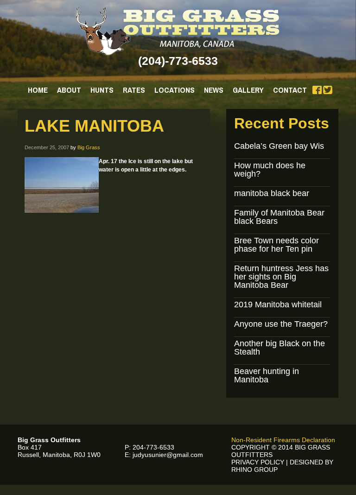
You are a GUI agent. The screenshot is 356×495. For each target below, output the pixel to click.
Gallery (248, 89)
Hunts (102, 89)
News (213, 89)
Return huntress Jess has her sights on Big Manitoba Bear (281, 277)
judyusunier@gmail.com (168, 454)
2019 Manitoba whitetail (278, 304)
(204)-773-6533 (178, 61)
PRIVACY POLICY (257, 462)
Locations (174, 89)
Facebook (317, 90)
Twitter (327, 90)
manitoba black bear (271, 193)
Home (38, 89)
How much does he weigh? (269, 169)
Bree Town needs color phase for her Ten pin (276, 245)
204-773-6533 (153, 447)
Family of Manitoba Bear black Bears (279, 217)
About (69, 89)
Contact (290, 89)
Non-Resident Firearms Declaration (283, 440)
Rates (134, 89)
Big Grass (88, 147)
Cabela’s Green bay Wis (279, 146)
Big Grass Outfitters (178, 31)
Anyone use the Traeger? (281, 324)
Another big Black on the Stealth (279, 347)
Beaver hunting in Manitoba (266, 375)
